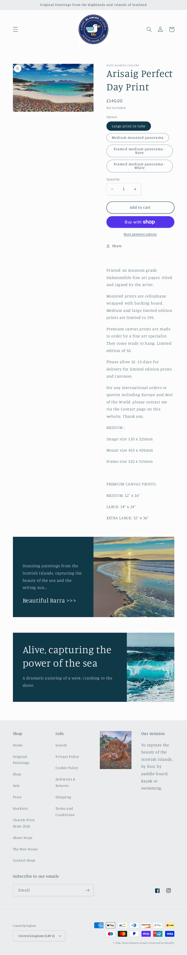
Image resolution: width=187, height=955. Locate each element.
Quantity (113, 179)
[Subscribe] (87, 890)
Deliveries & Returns (65, 782)
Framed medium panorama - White (139, 166)
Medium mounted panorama (138, 137)
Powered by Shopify (161, 942)
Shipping (63, 797)
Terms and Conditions (65, 811)
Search (61, 745)
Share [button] (117, 246)
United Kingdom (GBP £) (36, 936)
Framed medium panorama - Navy (139, 151)
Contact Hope (24, 860)
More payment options (140, 234)
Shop (17, 774)
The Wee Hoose (25, 849)
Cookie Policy (67, 768)
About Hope (23, 837)
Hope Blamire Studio (135, 942)
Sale (16, 785)
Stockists (20, 808)
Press (17, 797)
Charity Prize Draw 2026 (24, 823)
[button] (15, 29)
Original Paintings (21, 759)
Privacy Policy (67, 756)
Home (18, 745)
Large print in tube (129, 126)
